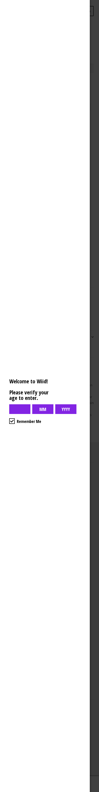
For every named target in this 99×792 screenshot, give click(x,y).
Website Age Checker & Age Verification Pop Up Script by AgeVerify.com (93, 791)
